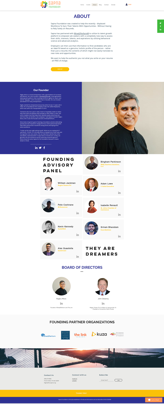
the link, (27, 100)
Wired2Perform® (81, 33)
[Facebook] (160, 26)
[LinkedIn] (160, 29)
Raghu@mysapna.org (50, 383)
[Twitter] (160, 23)
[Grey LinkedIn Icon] (61, 303)
